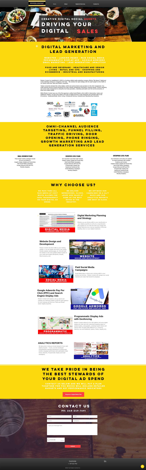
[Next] (99, 31)
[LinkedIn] (105, 461)
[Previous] (72, 31)
